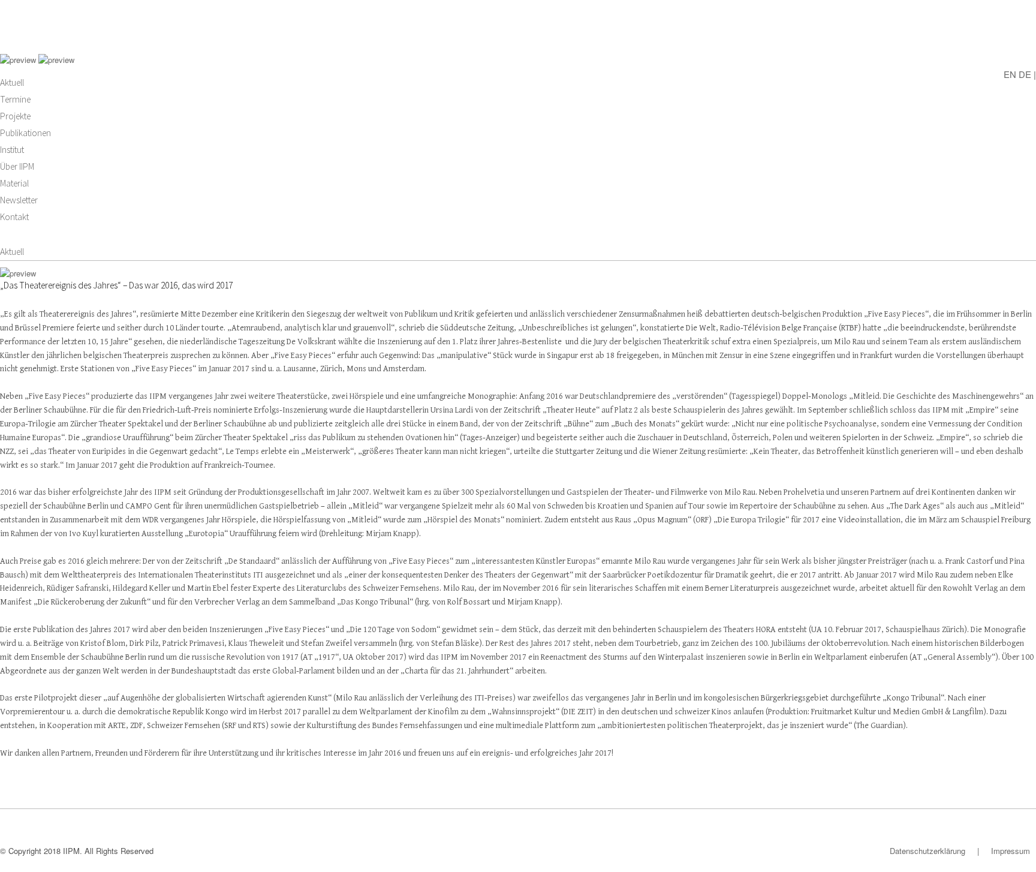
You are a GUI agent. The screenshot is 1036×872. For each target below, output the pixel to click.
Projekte (15, 116)
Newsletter (19, 200)
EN (1010, 73)
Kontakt (14, 216)
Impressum (1010, 850)
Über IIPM (17, 166)
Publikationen (25, 133)
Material (14, 183)
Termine (15, 99)
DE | (1027, 73)
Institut (12, 149)
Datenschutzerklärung (927, 850)
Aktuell (12, 82)
